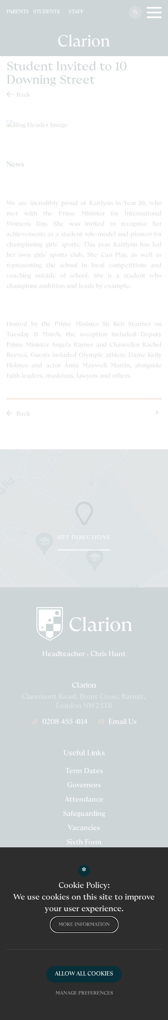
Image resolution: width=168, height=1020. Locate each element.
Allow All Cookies (84, 974)
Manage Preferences (84, 993)
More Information (84, 924)
